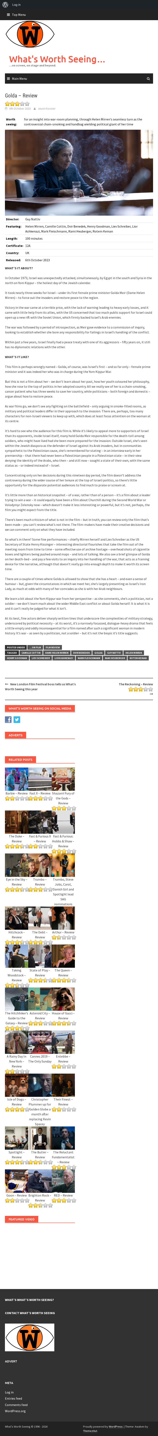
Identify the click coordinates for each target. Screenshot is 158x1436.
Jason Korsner (47, 108)
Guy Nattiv (114, 652)
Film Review (53, 647)
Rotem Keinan (138, 658)
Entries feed (13, 1398)
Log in (9, 1392)
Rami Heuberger (115, 658)
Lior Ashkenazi (64, 658)
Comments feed (16, 1405)
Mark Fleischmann (89, 658)
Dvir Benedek (81, 652)
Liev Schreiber (41, 658)
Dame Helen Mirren (57, 652)
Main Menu (19, 78)
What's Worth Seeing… (57, 59)
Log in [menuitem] (16, 4)
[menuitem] (5, 4)
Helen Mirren (133, 652)
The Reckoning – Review (136, 684)
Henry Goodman (17, 658)
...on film (35, 647)
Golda (98, 652)
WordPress (116, 1426)
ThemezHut (90, 1431)
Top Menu (19, 15)
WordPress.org (15, 1411)
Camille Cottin (31, 652)
